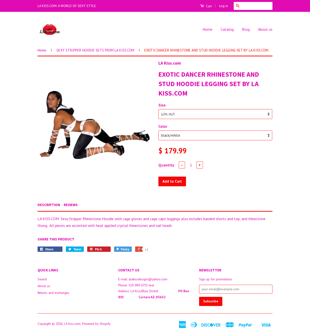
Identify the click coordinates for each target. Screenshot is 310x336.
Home (207, 29)
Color (162, 126)
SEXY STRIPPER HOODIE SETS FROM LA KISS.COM (95, 50)
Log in (223, 6)
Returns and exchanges (53, 293)
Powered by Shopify (96, 323)
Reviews (71, 204)
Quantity (166, 165)
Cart (208, 6)
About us (265, 29)
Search (42, 279)
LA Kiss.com (72, 323)
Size (162, 105)
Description (49, 204)
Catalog (227, 29)
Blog (246, 29)
